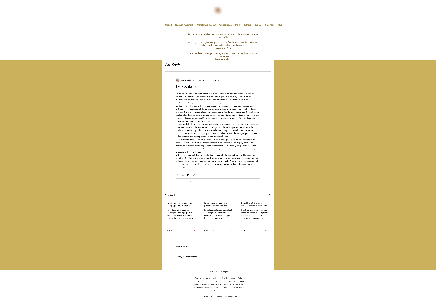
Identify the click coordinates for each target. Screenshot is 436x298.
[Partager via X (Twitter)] (183, 175)
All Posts (172, 64)
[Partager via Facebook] (177, 175)
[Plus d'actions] (258, 80)
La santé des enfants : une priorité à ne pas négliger (215, 204)
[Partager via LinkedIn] (188, 175)
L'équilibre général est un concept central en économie (254, 204)
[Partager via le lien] (194, 175)
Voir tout (268, 194)
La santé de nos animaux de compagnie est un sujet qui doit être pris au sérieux (179, 204)
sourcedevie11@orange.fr (218, 272)
